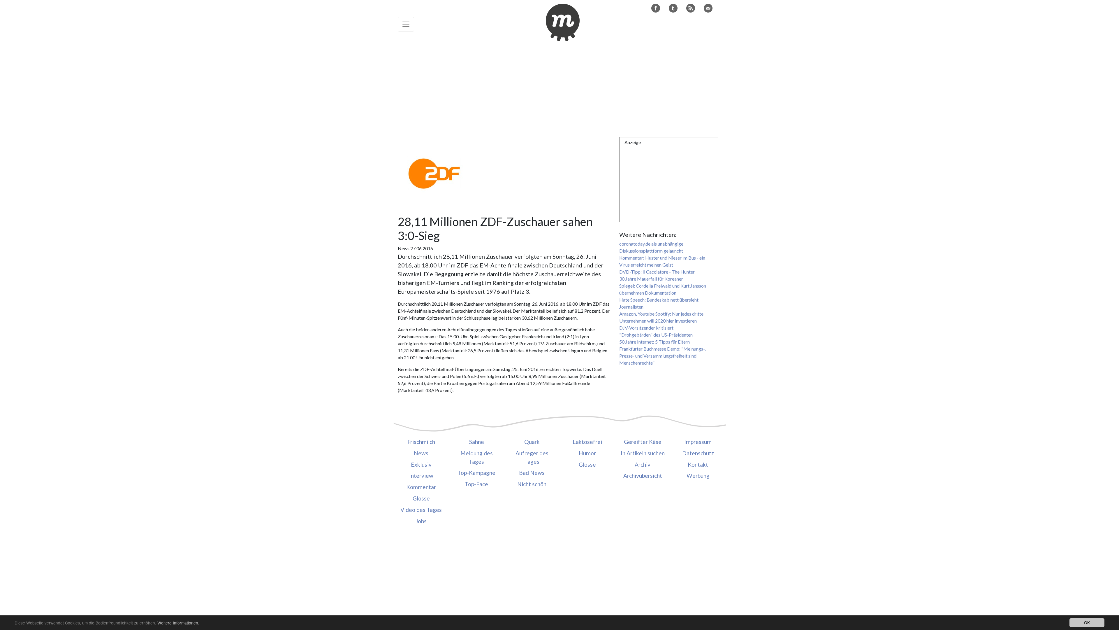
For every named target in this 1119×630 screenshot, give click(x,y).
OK (1087, 622)
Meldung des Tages (476, 457)
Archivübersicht (642, 475)
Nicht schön (531, 484)
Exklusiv (421, 464)
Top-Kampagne (476, 472)
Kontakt (698, 464)
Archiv (642, 464)
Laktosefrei (587, 441)
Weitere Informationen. (178, 623)
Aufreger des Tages (531, 457)
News (421, 453)
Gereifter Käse (642, 441)
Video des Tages (421, 509)
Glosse (421, 498)
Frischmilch (421, 441)
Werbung (698, 475)
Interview (421, 475)
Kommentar (421, 487)
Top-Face (476, 484)
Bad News (532, 472)
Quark (532, 441)
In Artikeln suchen (643, 453)
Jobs (421, 521)
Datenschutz (698, 453)
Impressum (698, 441)
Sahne (476, 441)
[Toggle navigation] (406, 24)
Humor (587, 453)
